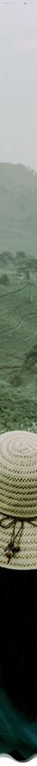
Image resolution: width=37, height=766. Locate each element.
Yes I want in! (17, 52)
